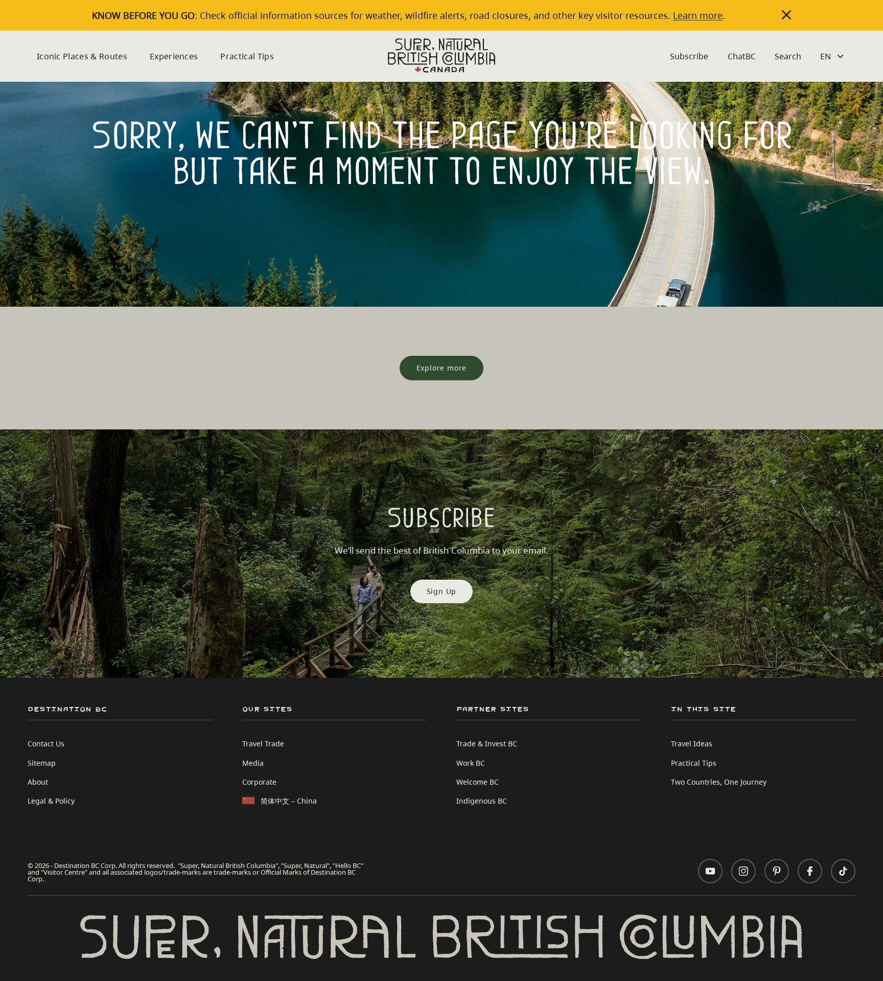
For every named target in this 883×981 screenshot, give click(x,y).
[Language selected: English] (833, 56)
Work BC (470, 763)
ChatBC (742, 56)
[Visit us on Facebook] (810, 871)
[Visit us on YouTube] (710, 871)
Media (253, 763)
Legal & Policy (51, 801)
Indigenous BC (481, 801)
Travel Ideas (691, 743)
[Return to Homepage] (442, 55)
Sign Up (442, 591)
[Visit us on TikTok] (843, 871)
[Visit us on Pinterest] (776, 871)
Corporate (259, 782)
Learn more (698, 15)
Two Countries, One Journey (718, 782)
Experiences (174, 56)
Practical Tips (246, 56)
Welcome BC (477, 782)
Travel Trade (263, 743)
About (38, 782)
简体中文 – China (289, 801)
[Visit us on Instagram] (743, 871)
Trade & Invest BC (486, 743)
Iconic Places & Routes (82, 56)
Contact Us (46, 743)
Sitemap (42, 763)
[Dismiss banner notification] (786, 14)
